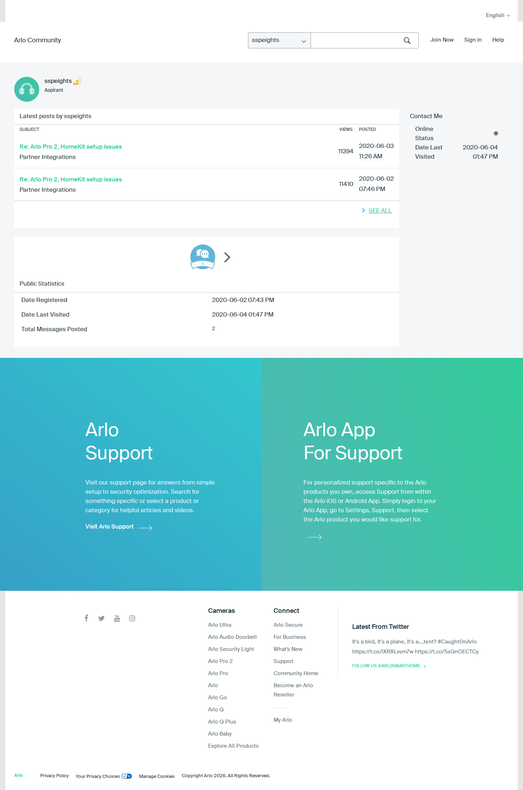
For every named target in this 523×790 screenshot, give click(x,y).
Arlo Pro (218, 673)
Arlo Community (37, 40)
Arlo (213, 685)
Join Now (442, 40)
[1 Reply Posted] (203, 257)
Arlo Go (217, 697)
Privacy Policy (54, 776)
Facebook (86, 618)
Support (284, 661)
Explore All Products (233, 746)
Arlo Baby (220, 734)
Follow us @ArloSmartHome (386, 666)
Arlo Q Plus (222, 722)
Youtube (116, 618)
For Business (290, 637)
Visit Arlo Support (109, 527)
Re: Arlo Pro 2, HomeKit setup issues (71, 147)
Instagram (132, 618)
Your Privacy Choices (98, 776)
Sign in (473, 40)
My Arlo (15, 4)
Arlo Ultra (219, 625)
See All (380, 211)
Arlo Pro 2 (220, 661)
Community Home (296, 673)
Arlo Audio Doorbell (232, 637)
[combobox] (365, 40)
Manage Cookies (157, 776)
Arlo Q (216, 709)
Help (498, 40)
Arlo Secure (288, 625)
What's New (288, 649)
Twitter (101, 618)
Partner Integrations (48, 157)
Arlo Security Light (231, 649)
